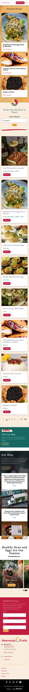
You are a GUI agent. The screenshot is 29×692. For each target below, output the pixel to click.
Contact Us (7, 659)
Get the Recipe (7, 49)
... (18, 419)
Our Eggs (4, 670)
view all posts (6, 468)
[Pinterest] (17, 682)
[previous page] (4, 419)
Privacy (8, 688)
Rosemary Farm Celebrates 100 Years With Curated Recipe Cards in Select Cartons (14, 513)
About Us (4, 668)
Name (5, 611)
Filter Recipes (14, 117)
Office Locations (9, 652)
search (14, 124)
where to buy (20, 2)
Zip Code (5, 617)
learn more (12, 585)
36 (21, 419)
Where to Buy (5, 673)
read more (7, 174)
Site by (14, 688)
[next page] (25, 419)
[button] (25, 590)
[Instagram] (13, 682)
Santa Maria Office (9, 646)
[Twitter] (10, 682)
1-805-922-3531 (8, 656)
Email (5, 623)
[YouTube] (20, 682)
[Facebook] (6, 682)
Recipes (3, 676)
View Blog (5, 443)
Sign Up (6, 630)
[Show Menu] (26, 2)
